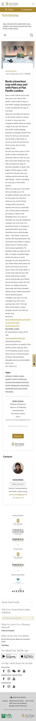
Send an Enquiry (7, 630)
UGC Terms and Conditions (18, 703)
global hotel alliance (19, 697)
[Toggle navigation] (3, 4)
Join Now (5, 645)
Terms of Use (29, 701)
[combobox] (18, 618)
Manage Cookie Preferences (18, 706)
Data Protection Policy (16, 701)
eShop (10, 10)
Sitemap (5, 701)
